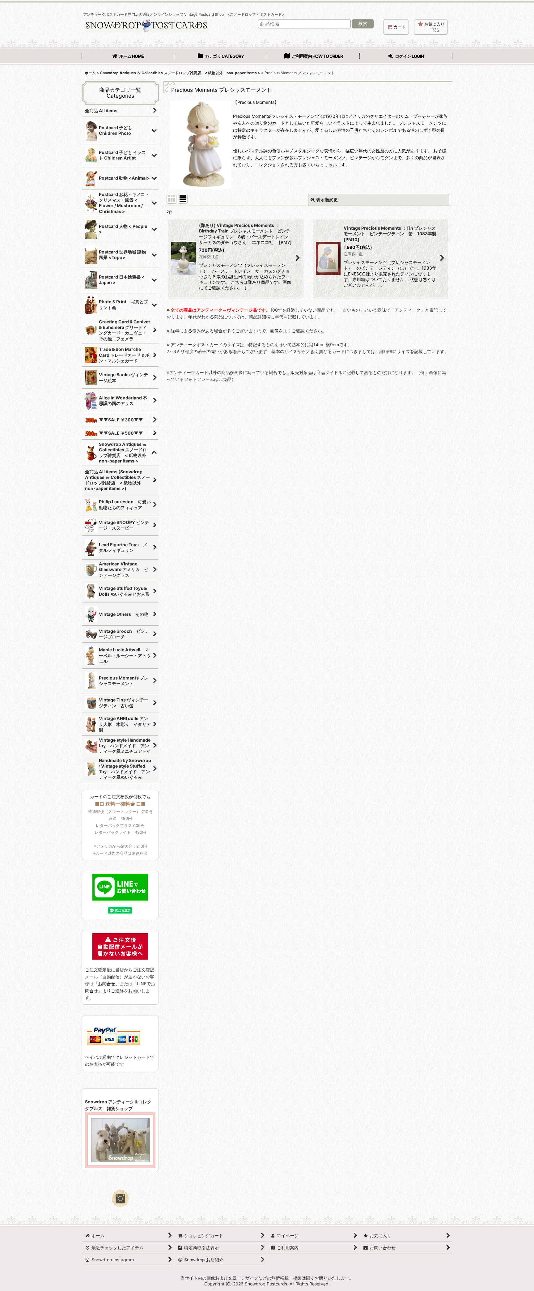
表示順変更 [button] (327, 199)
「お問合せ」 (107, 983)
